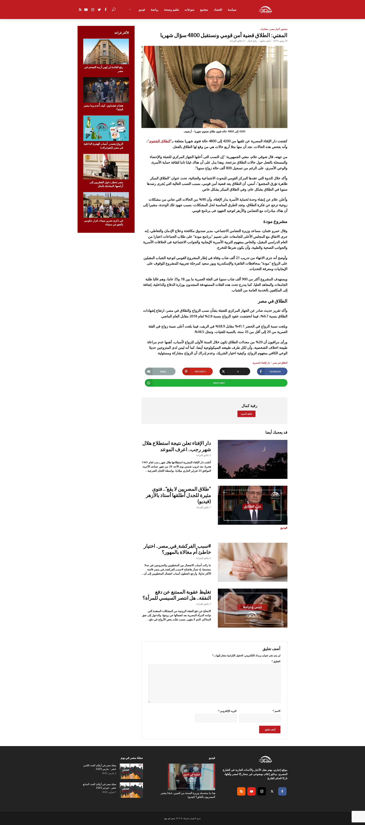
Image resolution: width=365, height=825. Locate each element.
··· (130, 9)
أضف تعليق (265, 40)
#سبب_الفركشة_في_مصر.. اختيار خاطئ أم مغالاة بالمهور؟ (177, 549)
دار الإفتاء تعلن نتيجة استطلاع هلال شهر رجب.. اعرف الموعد (176, 446)
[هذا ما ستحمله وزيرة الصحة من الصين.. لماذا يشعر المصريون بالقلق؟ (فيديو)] (182, 777)
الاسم (276, 711)
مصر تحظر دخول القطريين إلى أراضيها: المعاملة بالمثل (106, 184)
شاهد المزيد (246, 413)
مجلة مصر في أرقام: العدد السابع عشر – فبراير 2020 (99, 786)
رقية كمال (252, 40)
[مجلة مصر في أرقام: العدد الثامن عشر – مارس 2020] (131, 771)
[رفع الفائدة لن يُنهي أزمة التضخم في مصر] (106, 51)
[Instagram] (262, 791)
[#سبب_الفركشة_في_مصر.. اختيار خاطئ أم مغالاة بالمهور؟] (252, 562)
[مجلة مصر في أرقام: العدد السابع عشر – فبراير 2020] (131, 790)
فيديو (142, 9)
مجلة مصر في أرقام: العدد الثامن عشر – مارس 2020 (99, 767)
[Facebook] (282, 791)
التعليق (275, 661)
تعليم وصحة (171, 9)
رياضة (154, 9)
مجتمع (204, 9)
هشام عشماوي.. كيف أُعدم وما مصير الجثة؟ (103, 107)
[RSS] (241, 791)
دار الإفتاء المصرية (261, 362)
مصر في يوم (169, 818)
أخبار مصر (275, 29)
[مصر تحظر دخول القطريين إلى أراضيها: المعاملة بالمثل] (106, 167)
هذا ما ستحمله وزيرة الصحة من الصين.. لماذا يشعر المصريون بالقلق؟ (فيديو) (188, 794)
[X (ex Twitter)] (272, 791)
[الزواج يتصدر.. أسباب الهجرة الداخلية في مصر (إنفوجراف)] (106, 128)
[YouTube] (251, 791)
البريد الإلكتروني (227, 711)
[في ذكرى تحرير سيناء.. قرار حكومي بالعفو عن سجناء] (106, 205)
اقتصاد (218, 9)
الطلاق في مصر (280, 362)
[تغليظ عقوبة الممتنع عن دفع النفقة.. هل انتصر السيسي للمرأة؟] (252, 608)
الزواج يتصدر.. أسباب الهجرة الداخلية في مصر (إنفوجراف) (103, 145)
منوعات (189, 9)
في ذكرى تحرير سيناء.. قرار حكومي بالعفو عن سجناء (103, 222)
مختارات (264, 29)
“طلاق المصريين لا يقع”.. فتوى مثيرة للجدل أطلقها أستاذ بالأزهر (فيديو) (178, 495)
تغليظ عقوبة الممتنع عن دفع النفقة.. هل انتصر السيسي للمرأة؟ (177, 595)
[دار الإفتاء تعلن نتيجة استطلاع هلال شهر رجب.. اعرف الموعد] (252, 459)
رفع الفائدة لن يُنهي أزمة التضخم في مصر (103, 68)
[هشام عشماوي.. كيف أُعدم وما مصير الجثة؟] (106, 90)
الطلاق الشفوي (159, 141)
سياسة (232, 9)
